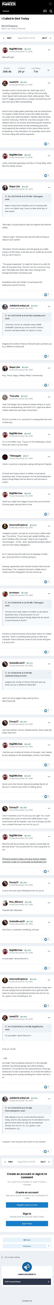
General (21, 28)
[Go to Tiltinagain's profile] (5, 457)
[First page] (4, 38)
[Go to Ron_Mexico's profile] (5, 903)
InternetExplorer (18, 524)
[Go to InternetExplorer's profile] (5, 526)
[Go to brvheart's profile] (5, 594)
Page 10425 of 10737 (27, 38)
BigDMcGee (15, 48)
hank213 (13, 82)
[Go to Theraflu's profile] (5, 397)
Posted (20, 51)
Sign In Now (27, 1223)
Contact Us (27, 1301)
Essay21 (13, 721)
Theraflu (14, 396)
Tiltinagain (15, 455)
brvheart (14, 592)
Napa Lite (14, 186)
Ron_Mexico (16, 901)
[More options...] (49, 50)
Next (44, 38)
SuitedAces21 (17, 662)
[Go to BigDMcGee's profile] (5, 50)
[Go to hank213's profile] (5, 83)
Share (28, 1240)
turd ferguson (10, 26)
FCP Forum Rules (13, 1282)
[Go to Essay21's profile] (5, 723)
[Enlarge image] (27, 860)
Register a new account (27, 1205)
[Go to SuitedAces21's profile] (5, 664)
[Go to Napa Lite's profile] (5, 188)
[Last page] (50, 38)
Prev (9, 38)
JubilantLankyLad (19, 305)
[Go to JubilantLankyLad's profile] (5, 307)
